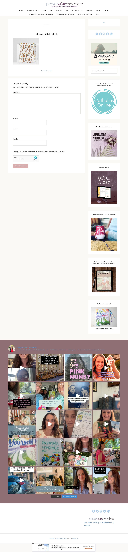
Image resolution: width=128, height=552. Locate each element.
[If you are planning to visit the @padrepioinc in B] (50, 396)
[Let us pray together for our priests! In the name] (22, 424)
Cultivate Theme (63, 538)
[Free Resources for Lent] (104, 156)
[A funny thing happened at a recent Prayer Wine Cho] (50, 480)
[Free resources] (104, 203)
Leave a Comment (46, 71)
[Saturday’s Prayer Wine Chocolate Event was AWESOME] (106, 452)
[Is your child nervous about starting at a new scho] (106, 424)
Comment (16, 92)
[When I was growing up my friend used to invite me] (106, 396)
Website (15, 139)
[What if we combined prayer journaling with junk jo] (50, 452)
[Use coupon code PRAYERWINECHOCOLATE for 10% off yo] (50, 424)
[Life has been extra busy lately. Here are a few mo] (78, 480)
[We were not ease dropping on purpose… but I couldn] (106, 480)
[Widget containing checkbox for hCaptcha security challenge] (26, 158)
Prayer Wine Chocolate (64, 4)
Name (15, 119)
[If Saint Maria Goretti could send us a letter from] (78, 424)
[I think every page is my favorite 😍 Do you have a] (22, 452)
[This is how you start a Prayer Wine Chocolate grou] (22, 367)
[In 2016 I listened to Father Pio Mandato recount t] (78, 396)
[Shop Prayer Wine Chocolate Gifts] (104, 250)
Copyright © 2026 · (54, 538)
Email (15, 129)
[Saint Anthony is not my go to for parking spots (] (22, 480)
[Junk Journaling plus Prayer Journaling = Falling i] (78, 452)
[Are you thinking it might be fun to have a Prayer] (50, 367)
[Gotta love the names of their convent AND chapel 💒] (78, 367)
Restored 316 (75, 538)
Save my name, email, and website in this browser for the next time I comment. (39, 152)
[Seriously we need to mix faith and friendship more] (106, 367)
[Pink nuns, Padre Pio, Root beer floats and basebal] (22, 396)
